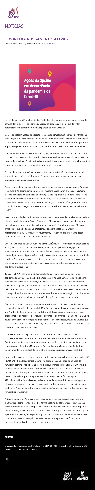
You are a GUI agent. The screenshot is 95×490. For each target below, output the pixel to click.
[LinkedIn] (79, 2)
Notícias (53, 43)
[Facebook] (75, 2)
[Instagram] (88, 2)
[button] (87, 10)
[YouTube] (84, 2)
